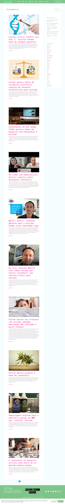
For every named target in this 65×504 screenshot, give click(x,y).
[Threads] (58, 491)
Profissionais (49, 74)
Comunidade (49, 50)
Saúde (48, 78)
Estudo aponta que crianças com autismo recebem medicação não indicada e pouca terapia (23, 323)
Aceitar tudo (61, 501)
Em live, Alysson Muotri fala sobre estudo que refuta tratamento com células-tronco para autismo (22, 272)
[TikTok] (60, 491)
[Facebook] (46, 491)
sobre (18, 1)
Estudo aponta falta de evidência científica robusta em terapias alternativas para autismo (23, 86)
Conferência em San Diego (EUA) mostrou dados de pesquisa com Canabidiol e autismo (23, 130)
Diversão (48, 63)
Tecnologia (48, 81)
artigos (36, 1)
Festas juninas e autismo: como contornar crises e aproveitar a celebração (52, 28)
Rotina (48, 76)
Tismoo (48, 82)
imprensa (41, 1)
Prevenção (48, 73)
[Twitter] (48, 491)
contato (46, 1)
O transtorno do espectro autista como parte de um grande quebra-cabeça (22, 463)
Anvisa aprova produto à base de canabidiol (22, 374)
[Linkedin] (55, 491)
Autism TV (48, 47)
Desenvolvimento (49, 57)
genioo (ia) (31, 1)
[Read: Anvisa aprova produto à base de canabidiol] (24, 360)
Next (41, 481)
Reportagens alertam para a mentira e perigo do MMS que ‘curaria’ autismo (23, 418)
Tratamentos (49, 84)
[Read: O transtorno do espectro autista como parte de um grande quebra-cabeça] (24, 447)
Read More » (11, 50)
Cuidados (48, 52)
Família (48, 66)
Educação (48, 65)
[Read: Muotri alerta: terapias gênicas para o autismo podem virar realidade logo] (24, 208)
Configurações (54, 501)
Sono (47, 79)
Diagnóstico (49, 60)
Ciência (48, 49)
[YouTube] (53, 491)
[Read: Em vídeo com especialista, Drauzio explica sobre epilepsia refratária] (24, 162)
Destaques (48, 58)
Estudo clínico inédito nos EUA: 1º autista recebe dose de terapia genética (23, 39)
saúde (22, 1)
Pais (47, 71)
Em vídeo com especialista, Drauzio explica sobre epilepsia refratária (23, 177)
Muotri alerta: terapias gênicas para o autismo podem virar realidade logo (23, 223)
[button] (57, 2)
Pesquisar (57, 9)
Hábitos (48, 68)
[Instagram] (51, 491)
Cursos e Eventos (49, 55)
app (26, 1)
